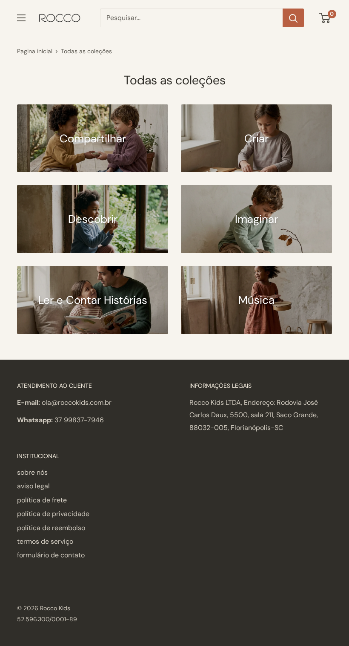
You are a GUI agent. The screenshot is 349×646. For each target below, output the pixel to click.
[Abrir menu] (21, 17)
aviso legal (33, 486)
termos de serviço (45, 541)
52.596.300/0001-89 (47, 619)
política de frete (42, 500)
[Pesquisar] (293, 18)
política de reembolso (51, 527)
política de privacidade (53, 513)
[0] (325, 18)
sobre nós (32, 472)
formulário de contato (51, 555)
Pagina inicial (34, 51)
